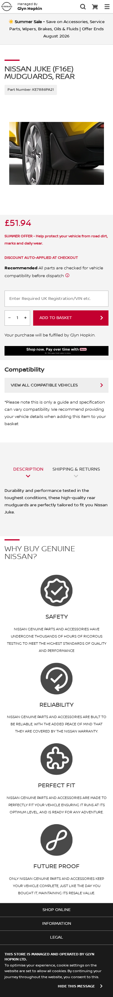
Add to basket (55, 317)
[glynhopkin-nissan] (6, 6)
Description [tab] (28, 469)
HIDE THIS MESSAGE (76, 986)
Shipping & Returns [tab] (76, 469)
